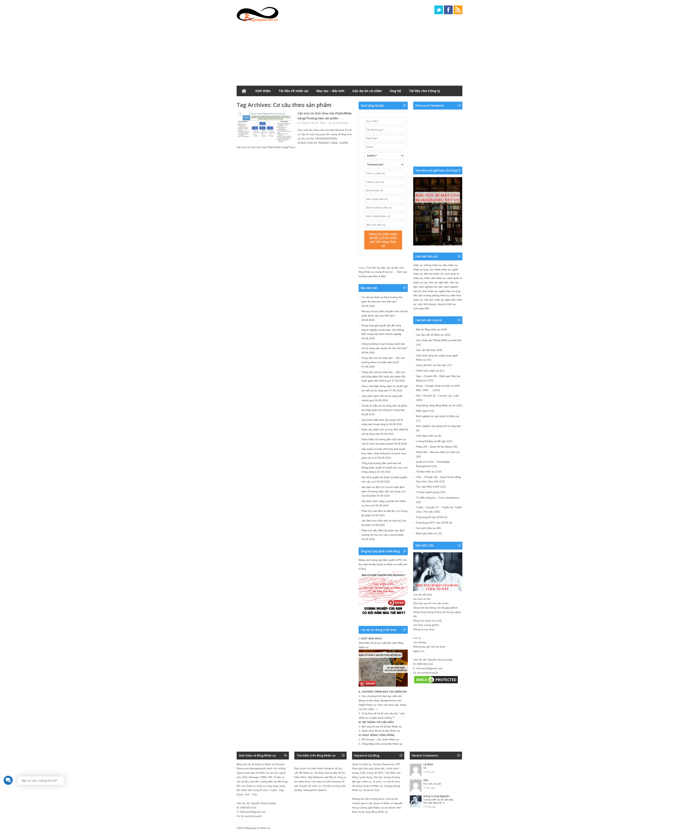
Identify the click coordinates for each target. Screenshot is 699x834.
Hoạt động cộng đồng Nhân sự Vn (435, 405)
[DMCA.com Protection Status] (436, 683)
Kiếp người (422, 410)
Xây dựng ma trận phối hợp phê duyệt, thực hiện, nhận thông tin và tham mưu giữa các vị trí (384, 453)
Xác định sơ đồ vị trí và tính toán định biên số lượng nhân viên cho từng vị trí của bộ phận (384, 491)
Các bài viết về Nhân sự (430, 334)
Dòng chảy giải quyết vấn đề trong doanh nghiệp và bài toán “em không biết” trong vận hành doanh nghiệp (383, 330)
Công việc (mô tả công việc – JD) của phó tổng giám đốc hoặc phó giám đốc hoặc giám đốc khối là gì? (384, 376)
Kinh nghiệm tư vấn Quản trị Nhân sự (437, 416)
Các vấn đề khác (425, 350)
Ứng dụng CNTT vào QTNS (432, 522)
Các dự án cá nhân (367, 91)
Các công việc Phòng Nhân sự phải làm (439, 340)
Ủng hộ (395, 91)
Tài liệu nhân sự (425, 471)
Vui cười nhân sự (426, 528)
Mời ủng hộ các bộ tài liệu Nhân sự (382, 726)
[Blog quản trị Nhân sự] (258, 13)
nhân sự (418, 265)
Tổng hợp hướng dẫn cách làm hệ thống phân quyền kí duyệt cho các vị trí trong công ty (385, 467)
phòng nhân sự (433, 265)
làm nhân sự (450, 265)
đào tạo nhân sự (433, 273)
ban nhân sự (430, 291)
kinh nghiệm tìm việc (431, 286)
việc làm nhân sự (434, 299)
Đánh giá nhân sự (426, 533)
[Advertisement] (349, 52)
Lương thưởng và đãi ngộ (431, 441)
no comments (340, 122)
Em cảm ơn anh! (432, 783)
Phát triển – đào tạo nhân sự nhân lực (438, 452)
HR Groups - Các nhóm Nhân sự (380, 739)
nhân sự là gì (420, 269)
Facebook (448, 9)
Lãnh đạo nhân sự (426, 435)
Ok (424, 768)
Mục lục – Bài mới (330, 91)
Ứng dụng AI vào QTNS (429, 517)
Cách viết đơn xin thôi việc (431, 365)
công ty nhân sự (446, 304)
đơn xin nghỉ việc (439, 282)
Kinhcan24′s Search (314, 790)
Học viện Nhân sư (254, 101)
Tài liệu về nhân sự (293, 91)
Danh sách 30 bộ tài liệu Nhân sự (381, 730)
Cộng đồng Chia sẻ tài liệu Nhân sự (382, 743)
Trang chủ (244, 91)
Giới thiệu (263, 91)
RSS (458, 9)
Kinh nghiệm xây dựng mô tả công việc (438, 426)
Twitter (438, 9)
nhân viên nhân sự (435, 278)
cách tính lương (427, 304)
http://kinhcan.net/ (318, 777)
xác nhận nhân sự (440, 269)
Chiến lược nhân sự (427, 370)
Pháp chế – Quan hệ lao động (433, 446)
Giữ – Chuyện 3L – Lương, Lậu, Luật (437, 395)
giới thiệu (374, 807)
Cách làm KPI (421, 308)
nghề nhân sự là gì (449, 291)
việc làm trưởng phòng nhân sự (431, 295)
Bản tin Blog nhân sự (428, 329)
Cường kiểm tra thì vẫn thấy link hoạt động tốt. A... (438, 801)
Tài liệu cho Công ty (424, 91)
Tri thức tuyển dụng (427, 492)
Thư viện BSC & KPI (427, 486)
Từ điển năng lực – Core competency (437, 497)
